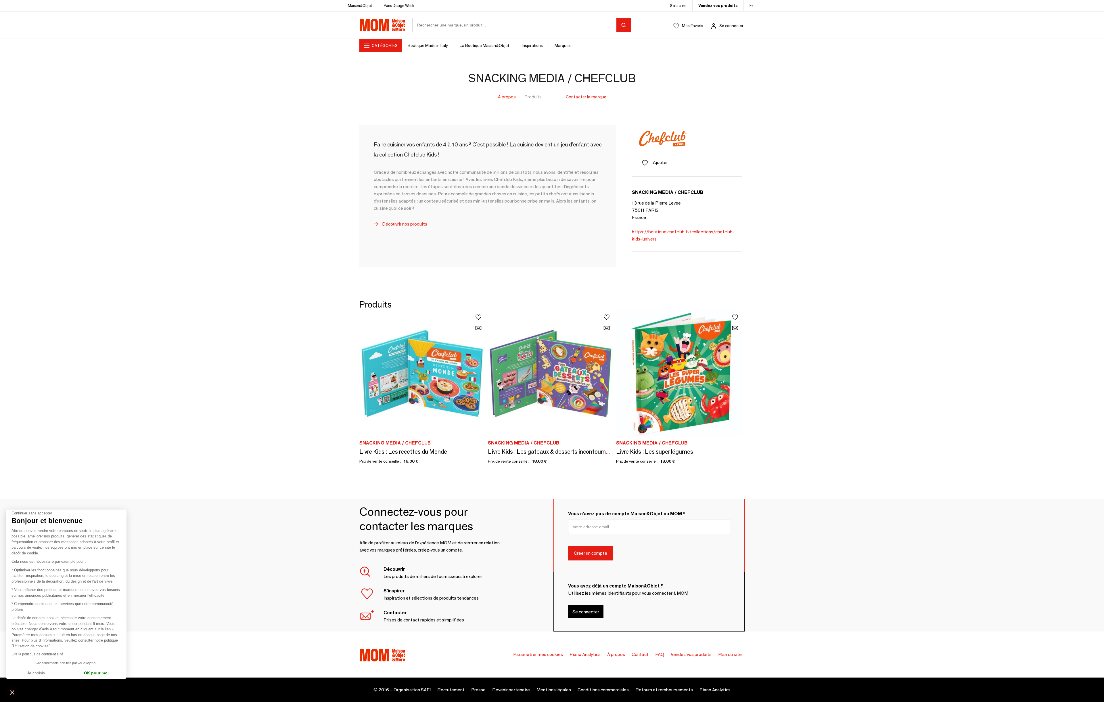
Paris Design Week (399, 5)
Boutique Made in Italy (428, 45)
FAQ (659, 654)
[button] (12, 692)
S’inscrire (678, 5)
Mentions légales (553, 690)
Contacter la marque (586, 97)
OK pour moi (96, 673)
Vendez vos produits (718, 5)
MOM (382, 25)
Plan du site (730, 654)
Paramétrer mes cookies (538, 654)
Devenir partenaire (511, 690)
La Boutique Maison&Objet (485, 45)
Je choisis (36, 673)
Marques (563, 45)
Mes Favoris (692, 25)
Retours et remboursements (664, 690)
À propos (507, 97)
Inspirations (532, 45)
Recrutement (451, 690)
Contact (640, 654)
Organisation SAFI (412, 690)
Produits (533, 97)
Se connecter (731, 25)
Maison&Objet (360, 5)
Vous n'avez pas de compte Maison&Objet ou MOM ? (626, 513)
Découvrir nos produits (404, 224)
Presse (478, 690)
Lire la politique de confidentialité (37, 654)
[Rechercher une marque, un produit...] (623, 25)
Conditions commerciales (603, 690)
